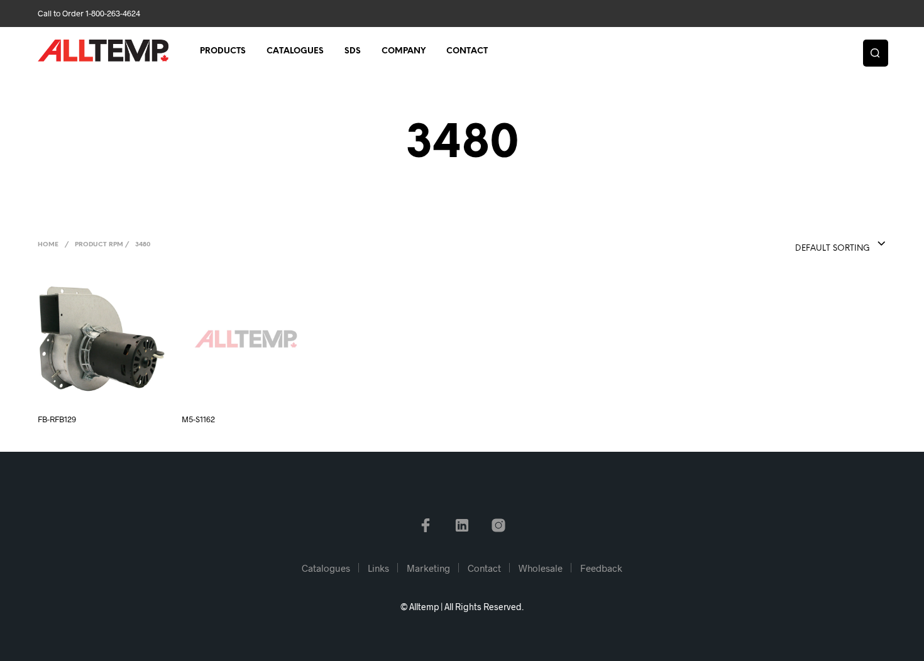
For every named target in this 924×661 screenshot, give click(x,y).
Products (223, 51)
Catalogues (295, 51)
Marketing (428, 568)
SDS (352, 51)
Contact (467, 51)
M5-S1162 (198, 419)
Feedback (601, 568)
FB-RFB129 (57, 419)
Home (48, 244)
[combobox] (815, 244)
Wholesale (541, 568)
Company (404, 51)
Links (378, 568)
